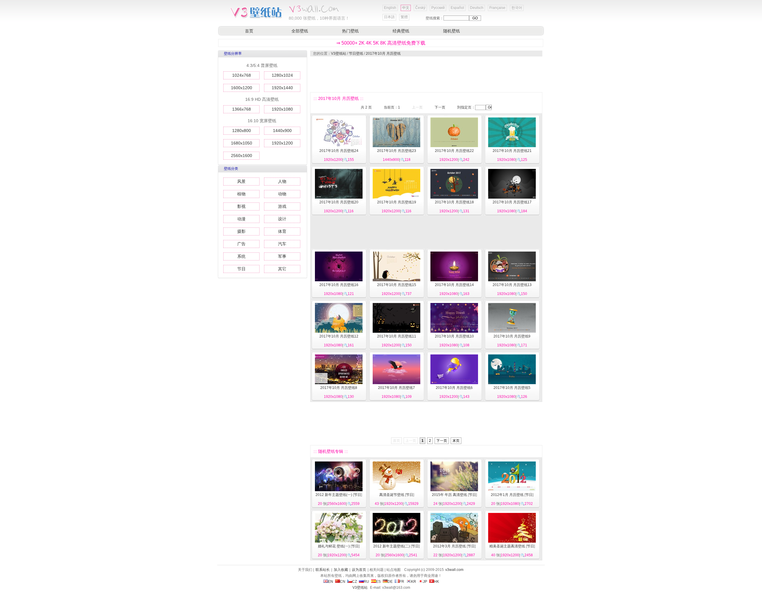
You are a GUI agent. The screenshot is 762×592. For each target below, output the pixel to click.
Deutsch (476, 8)
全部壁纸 (299, 31)
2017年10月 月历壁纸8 (338, 388)
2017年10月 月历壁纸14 (454, 285)
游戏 (282, 206)
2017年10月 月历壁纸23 (396, 151)
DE (390, 582)
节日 (241, 268)
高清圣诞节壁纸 (391, 495)
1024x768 (241, 75)
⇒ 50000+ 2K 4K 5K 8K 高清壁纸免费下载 (380, 42)
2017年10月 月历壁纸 (383, 53)
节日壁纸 (356, 53)
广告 (241, 243)
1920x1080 (282, 109)
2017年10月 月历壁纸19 (396, 202)
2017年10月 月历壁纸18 (454, 202)
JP (425, 582)
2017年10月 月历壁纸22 (454, 151)
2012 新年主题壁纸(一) (334, 495)
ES (378, 582)
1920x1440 (282, 87)
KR (413, 582)
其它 (282, 268)
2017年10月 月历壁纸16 (338, 285)
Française (497, 8)
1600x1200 (241, 87)
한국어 (516, 8)
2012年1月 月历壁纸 (507, 495)
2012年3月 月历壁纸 (449, 546)
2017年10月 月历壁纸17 (512, 202)
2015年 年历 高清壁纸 (449, 495)
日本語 (389, 17)
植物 (241, 193)
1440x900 (282, 130)
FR (401, 582)
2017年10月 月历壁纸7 (396, 388)
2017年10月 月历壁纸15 (396, 285)
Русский (438, 8)
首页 (249, 31)
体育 (282, 231)
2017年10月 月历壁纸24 (338, 151)
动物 (282, 193)
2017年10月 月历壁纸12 (338, 336)
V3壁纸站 (338, 53)
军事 (282, 256)
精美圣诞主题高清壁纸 (507, 546)
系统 (241, 256)
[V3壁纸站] (256, 17)
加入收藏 (341, 570)
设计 (282, 218)
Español (457, 8)
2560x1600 (241, 155)
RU (366, 582)
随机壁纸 (451, 31)
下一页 (440, 107)
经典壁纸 (401, 31)
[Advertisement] (426, 74)
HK (436, 582)
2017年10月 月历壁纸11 (396, 336)
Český (420, 8)
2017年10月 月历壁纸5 (512, 388)
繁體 (404, 17)
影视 (241, 206)
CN (342, 582)
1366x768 (241, 109)
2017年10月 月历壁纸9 (512, 336)
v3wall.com (454, 570)
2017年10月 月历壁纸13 (512, 285)
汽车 (282, 243)
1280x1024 (282, 75)
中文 (405, 8)
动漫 (241, 218)
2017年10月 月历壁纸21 (512, 151)
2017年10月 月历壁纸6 (454, 388)
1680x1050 (241, 143)
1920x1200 (282, 143)
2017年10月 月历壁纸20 (338, 202)
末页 (456, 441)
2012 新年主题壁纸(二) (391, 546)
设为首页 (359, 570)
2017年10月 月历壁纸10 (454, 336)
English (390, 8)
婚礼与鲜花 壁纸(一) (334, 546)
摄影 (241, 231)
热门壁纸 (350, 31)
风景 (241, 181)
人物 (282, 181)
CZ (354, 582)
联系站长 (323, 570)
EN (330, 582)
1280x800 (241, 130)
